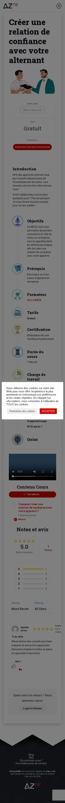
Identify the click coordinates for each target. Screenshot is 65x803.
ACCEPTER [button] (48, 411)
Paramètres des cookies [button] (22, 411)
